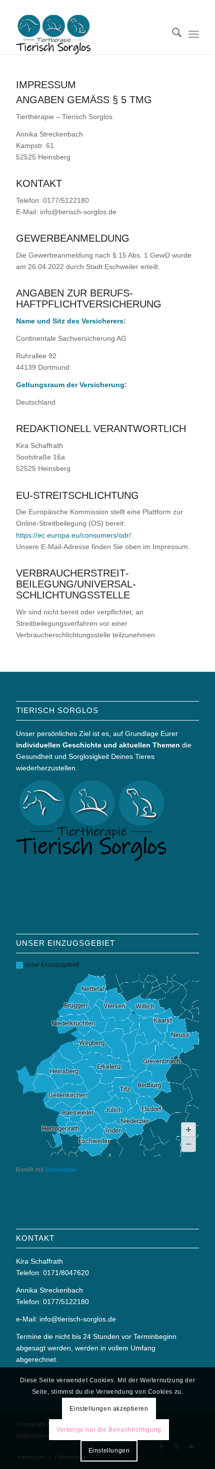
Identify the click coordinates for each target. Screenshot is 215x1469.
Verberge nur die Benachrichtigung (109, 1429)
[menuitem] (172, 34)
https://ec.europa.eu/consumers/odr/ (73, 535)
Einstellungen (109, 1450)
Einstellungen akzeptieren (109, 1408)
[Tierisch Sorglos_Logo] (89, 34)
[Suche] (172, 34)
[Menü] (193, 34)
